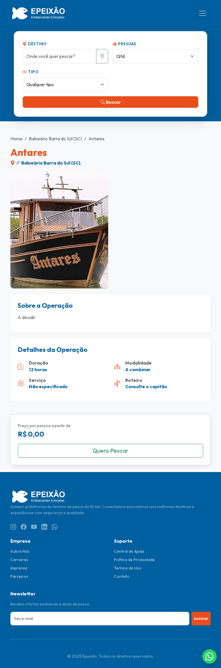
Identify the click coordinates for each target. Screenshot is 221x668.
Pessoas (126, 43)
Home (16, 138)
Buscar (113, 102)
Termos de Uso (127, 568)
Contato (121, 576)
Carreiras (19, 559)
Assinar (201, 618)
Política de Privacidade (134, 559)
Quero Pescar (110, 450)
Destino (37, 43)
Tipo (32, 71)
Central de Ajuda (129, 551)
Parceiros (19, 576)
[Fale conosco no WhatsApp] (209, 656)
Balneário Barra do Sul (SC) (55, 138)
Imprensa (18, 568)
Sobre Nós (20, 551)
